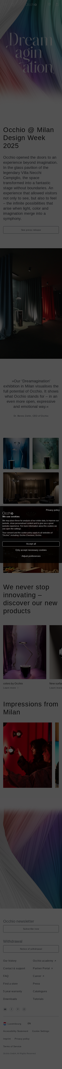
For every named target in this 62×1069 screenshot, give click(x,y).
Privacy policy (53, 510)
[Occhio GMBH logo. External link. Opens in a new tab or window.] (7, 513)
